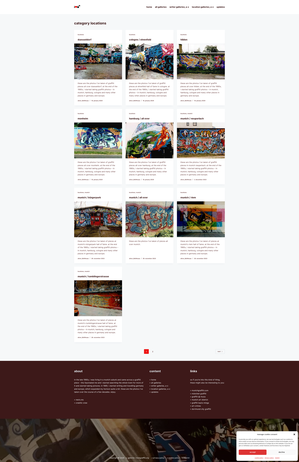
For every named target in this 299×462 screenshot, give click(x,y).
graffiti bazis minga (200, 403)
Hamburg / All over (139, 118)
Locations (81, 34)
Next (219, 351)
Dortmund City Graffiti (201, 409)
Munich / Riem (188, 197)
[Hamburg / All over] (149, 140)
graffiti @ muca (198, 397)
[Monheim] (98, 140)
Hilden (183, 39)
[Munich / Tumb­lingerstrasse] (98, 298)
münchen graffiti (199, 393)
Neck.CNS (80, 400)
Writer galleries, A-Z (179, 7)
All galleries (161, 7)
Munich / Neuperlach (192, 118)
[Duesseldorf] (98, 61)
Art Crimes (196, 406)
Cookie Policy (259, 458)
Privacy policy (269, 458)
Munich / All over (138, 197)
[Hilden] (201, 61)
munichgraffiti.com (200, 390)
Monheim (83, 118)
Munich (189, 113)
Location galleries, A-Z (203, 7)
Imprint (277, 458)
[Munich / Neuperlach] (201, 140)
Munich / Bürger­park (89, 197)
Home (149, 7)
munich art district (200, 400)
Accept (253, 452)
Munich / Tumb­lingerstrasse (93, 276)
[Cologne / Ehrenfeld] (149, 61)
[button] (294, 434)
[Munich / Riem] (201, 219)
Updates (221, 7)
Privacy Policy (158, 458)
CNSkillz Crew (81, 403)
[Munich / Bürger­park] (98, 219)
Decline (282, 452)
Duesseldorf (84, 39)
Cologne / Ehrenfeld (140, 39)
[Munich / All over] (149, 219)
